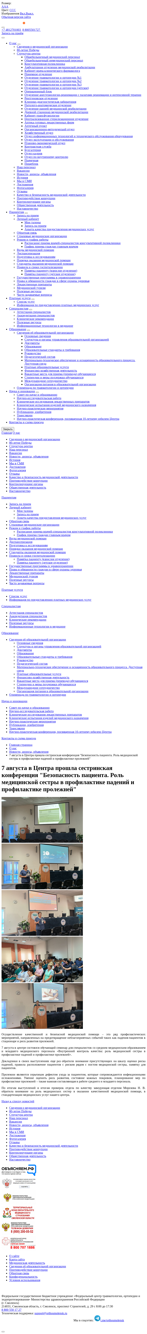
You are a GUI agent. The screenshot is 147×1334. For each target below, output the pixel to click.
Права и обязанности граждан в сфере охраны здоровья (53, 281)
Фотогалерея (25, 188)
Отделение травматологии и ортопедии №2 (53, 81)
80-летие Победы (28, 50)
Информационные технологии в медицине (45, 325)
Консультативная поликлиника (44, 63)
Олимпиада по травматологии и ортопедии (45, 387)
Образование (17, 329)
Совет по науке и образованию (37, 394)
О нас (13, 43)
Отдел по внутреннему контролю (46, 157)
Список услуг (26, 301)
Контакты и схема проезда (26, 422)
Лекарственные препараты (34, 284)
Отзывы (22, 191)
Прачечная (31, 160)
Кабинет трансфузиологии (41, 115)
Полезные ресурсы (29, 291)
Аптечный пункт (35, 126)
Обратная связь (27, 232)
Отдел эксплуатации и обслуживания (49, 139)
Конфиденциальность (23, 1276)
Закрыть (8, 429)
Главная (7, 432)
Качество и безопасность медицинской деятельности (51, 194)
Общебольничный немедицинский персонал (53, 60)
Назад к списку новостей (18, 1101)
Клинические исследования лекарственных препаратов (53, 401)
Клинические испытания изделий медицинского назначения (56, 405)
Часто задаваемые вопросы (34, 294)
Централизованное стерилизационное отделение (56, 119)
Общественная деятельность (35, 205)
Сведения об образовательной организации (45, 332)
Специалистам (18, 308)
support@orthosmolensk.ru (50, 1313)
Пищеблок (31, 163)
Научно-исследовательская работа (39, 398)
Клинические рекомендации (35, 318)
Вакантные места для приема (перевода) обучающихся (60, 374)
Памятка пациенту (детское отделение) (49, 274)
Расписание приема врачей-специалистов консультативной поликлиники (72, 243)
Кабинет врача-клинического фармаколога (52, 70)
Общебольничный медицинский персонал (52, 57)
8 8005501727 (31, 29)
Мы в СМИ (24, 181)
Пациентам (16, 212)
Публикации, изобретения (34, 412)
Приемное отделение (38, 74)
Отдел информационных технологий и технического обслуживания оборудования (78, 136)
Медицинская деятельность (27, 1263)
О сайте (14, 1256)
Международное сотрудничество (45, 381)
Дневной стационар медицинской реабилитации (56, 112)
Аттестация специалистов (34, 312)
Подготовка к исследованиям (36, 256)
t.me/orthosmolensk (112, 1320)
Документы (32, 343)
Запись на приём (12, 33)
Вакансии (23, 170)
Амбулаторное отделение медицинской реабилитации (59, 67)
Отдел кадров (33, 153)
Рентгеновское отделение (41, 98)
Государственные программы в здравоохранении (49, 277)
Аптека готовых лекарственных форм (49, 122)
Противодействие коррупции (36, 198)
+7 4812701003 (12, 29)
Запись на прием (28, 215)
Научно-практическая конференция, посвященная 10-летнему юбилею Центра (68, 418)
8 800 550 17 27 (11, 1309)
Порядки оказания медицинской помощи (44, 260)
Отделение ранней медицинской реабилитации (55, 108)
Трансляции (25, 415)
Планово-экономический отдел (44, 143)
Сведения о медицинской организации (42, 46)
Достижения (25, 184)
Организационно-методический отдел (49, 129)
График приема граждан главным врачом (51, 246)
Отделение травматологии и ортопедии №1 (53, 77)
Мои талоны (32, 222)
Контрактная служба (37, 146)
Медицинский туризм (31, 287)
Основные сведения (37, 336)
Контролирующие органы (34, 201)
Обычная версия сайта (16, 17)
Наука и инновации (22, 391)
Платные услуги (20, 298)
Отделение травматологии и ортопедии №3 (53, 84)
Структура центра (28, 53)
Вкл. (23, 13)
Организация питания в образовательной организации (60, 384)
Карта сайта (17, 1259)
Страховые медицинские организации (42, 236)
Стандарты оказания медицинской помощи (45, 263)
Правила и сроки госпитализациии (40, 267)
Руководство (32, 353)
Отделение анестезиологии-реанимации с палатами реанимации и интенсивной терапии (82, 94)
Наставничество (27, 208)
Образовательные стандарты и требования (52, 349)
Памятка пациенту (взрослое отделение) (50, 270)
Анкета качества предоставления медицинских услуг (59, 229)
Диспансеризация (28, 253)
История (22, 177)
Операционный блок (38, 91)
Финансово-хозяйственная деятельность (50, 370)
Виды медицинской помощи (35, 250)
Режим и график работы (32, 239)
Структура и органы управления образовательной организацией (66, 339)
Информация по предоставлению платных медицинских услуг (58, 305)
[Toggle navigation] (3, 27)
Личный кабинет (28, 219)
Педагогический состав (39, 356)
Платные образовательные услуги (46, 367)
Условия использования (24, 1280)
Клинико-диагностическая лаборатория (50, 101)
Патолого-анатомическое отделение (47, 105)
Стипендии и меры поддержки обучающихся (53, 377)
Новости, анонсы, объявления (36, 174)
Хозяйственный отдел (38, 132)
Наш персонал (26, 167)
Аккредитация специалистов (36, 315)
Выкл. (30, 13)
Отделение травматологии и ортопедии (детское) (56, 88)
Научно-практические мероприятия (40, 408)
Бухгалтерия (32, 150)
